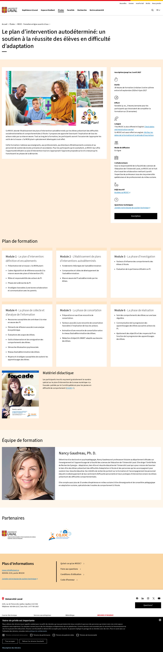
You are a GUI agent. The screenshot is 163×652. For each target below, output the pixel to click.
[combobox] (160, 620)
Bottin (148, 4)
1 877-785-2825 (33, 606)
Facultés (70, 10)
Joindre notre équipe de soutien (131, 207)
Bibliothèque (70, 615)
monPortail (140, 4)
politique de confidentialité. (38, 631)
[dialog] (81, 634)
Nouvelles (123, 4)
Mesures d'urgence (105, 615)
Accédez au (121, 192)
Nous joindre (156, 4)
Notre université (97, 10)
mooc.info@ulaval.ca (10, 570)
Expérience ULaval (30, 10)
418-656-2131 (14, 606)
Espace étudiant (48, 10)
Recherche (82, 10)
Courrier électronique (9, 615)
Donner (131, 4)
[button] (11, 648)
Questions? (148, 605)
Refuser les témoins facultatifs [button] (33, 641)
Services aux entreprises (42, 615)
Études (61, 10)
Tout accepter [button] (10, 641)
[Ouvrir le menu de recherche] (152, 10)
